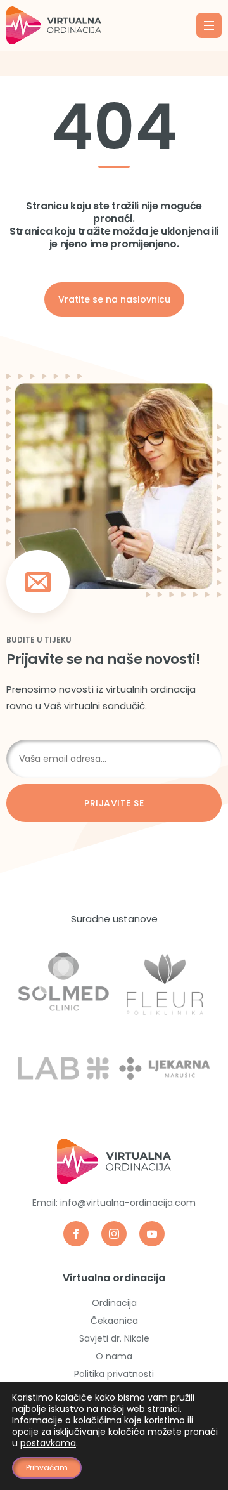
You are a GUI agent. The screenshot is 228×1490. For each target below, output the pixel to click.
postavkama (48, 1443)
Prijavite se (114, 803)
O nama (114, 1356)
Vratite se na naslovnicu (114, 299)
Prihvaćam (47, 1467)
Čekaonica (114, 1320)
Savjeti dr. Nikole (114, 1338)
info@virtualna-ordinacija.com (128, 1202)
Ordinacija (114, 1303)
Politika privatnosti (114, 1374)
